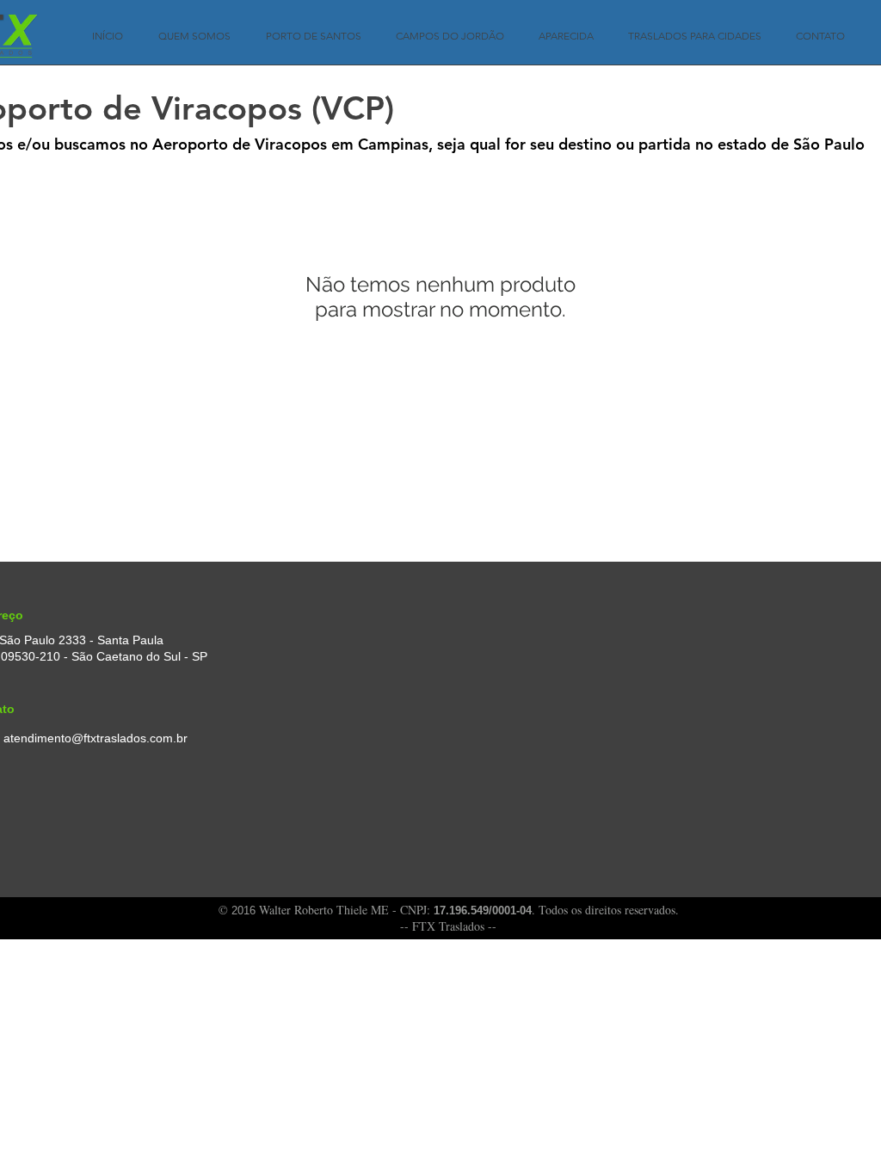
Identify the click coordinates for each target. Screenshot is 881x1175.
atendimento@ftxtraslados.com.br (95, 738)
